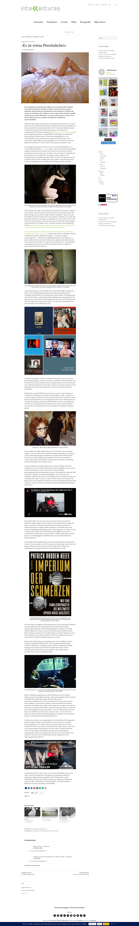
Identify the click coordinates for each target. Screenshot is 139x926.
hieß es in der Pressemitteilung (63, 132)
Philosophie (103, 168)
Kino (42, 36)
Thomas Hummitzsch (28, 49)
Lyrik (101, 160)
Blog (110, 4)
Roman (101, 153)
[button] (38, 321)
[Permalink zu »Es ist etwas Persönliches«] (55, 103)
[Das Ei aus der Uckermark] (50, 811)
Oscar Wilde (55, 830)
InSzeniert (36, 36)
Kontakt (97, 4)
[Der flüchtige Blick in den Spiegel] (32, 811)
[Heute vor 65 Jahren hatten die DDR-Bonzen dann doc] (113, 112)
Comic (64, 22)
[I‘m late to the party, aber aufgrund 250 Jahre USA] (103, 112)
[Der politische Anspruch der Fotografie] (67, 811)
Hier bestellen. (55, 620)
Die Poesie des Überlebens (104, 56)
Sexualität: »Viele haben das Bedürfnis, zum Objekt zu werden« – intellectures (52, 856)
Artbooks (102, 183)
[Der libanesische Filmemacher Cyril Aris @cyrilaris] (113, 92)
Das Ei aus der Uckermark (49, 817)
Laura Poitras (43, 830)
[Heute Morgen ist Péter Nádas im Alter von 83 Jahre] (113, 81)
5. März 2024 (36, 858)
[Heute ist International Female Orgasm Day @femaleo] (113, 122)
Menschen (99, 22)
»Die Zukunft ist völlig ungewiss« (28, 873)
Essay (101, 164)
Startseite (91, 4)
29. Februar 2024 (37, 848)
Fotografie (85, 22)
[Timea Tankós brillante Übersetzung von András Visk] (113, 102)
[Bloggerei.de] (102, 205)
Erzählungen (103, 155)
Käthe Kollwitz (36, 830)
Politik (101, 172)
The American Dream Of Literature (106, 58)
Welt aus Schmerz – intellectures (41, 846)
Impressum (104, 4)
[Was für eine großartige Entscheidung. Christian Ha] (103, 81)
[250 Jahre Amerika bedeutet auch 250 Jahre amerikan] (103, 102)
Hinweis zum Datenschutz (63, 920)
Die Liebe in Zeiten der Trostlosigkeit (107, 54)
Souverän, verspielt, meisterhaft (106, 50)
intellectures (53, 920)
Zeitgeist (102, 175)
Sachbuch (52, 22)
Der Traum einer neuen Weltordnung (81, 873)
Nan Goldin (45, 149)
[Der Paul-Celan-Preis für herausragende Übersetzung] (103, 132)
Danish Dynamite (102, 52)
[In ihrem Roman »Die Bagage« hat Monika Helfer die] (113, 132)
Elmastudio (93, 920)
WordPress (80, 920)
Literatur (38, 22)
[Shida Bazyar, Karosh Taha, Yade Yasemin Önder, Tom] (103, 122)
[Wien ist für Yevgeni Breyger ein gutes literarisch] (103, 92)
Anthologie (102, 162)
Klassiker (102, 158)
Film (73, 22)
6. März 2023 (31, 41)
